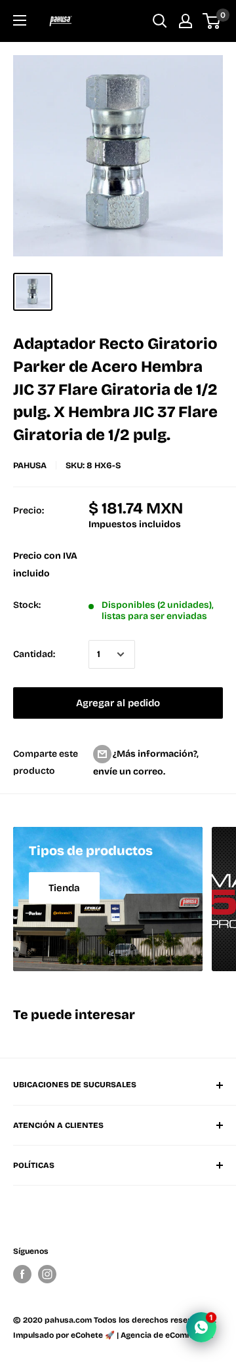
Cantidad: (34, 654)
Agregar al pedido (118, 703)
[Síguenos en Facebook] (22, 1274)
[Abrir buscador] (160, 21)
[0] (212, 21)
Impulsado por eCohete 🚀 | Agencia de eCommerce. (113, 1335)
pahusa (30, 465)
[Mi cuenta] (185, 21)
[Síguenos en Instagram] (47, 1274)
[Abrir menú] (19, 20)
